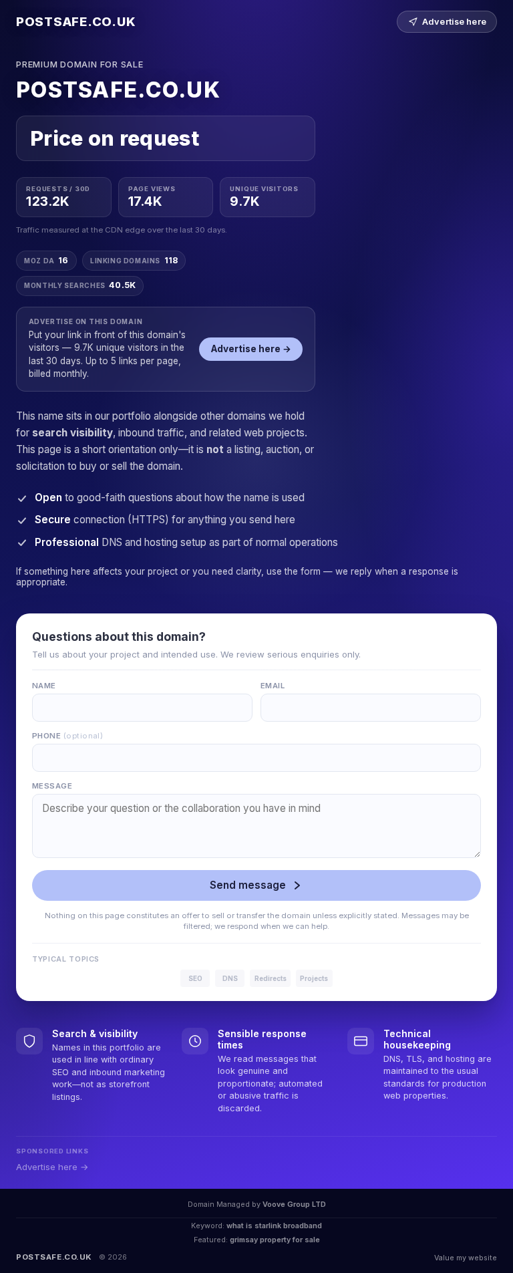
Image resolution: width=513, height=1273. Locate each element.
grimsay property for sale (275, 1239)
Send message (248, 885)
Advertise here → (251, 348)
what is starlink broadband (274, 1225)
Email (273, 685)
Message (52, 786)
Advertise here (454, 22)
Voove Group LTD (294, 1204)
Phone (67, 735)
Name (44, 685)
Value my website (465, 1257)
